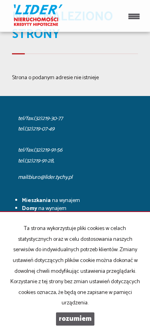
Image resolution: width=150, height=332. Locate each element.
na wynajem (51, 200)
